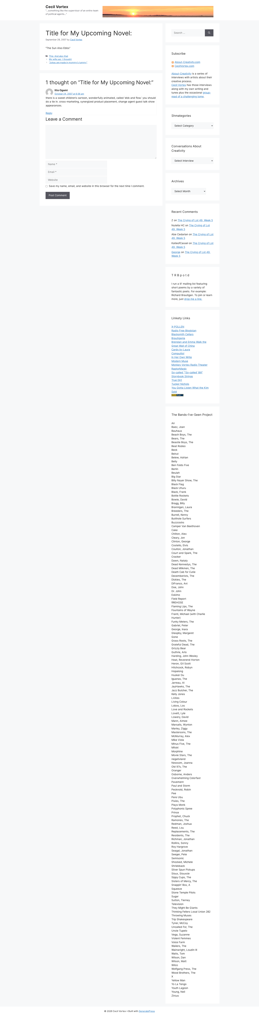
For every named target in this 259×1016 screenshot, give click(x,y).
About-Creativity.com (187, 62)
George (175, 252)
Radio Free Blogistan (183, 330)
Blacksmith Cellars (182, 334)
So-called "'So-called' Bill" (187, 372)
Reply (49, 113)
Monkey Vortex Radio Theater (189, 364)
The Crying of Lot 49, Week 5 (195, 220)
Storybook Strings (182, 376)
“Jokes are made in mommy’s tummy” (68, 62)
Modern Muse (179, 361)
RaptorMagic (179, 368)
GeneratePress (147, 1011)
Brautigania (178, 338)
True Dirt (176, 380)
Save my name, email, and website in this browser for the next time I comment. (96, 186)
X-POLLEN (177, 326)
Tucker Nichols (180, 384)
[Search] (209, 33)
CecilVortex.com (184, 66)
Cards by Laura (180, 349)
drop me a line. (193, 299)
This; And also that (58, 56)
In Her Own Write (181, 357)
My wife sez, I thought (60, 59)
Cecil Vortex (57, 6)
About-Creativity (181, 73)
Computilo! (177, 353)
